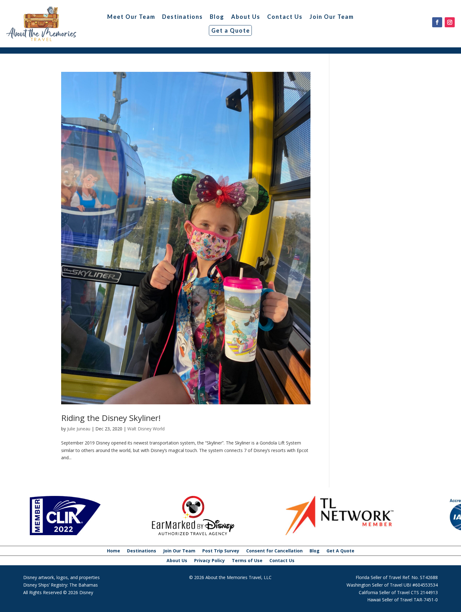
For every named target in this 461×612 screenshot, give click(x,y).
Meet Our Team (131, 16)
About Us (245, 16)
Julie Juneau (78, 429)
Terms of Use (247, 560)
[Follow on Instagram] (450, 22)
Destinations (182, 16)
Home (113, 551)
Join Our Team (332, 16)
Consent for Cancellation (274, 551)
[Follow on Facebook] (437, 22)
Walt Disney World (146, 429)
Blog (217, 16)
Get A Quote (340, 551)
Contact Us (285, 16)
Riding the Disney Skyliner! (111, 417)
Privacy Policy (209, 560)
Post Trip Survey (220, 551)
